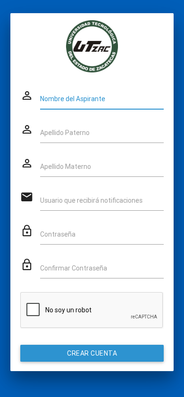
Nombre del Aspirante (72, 99)
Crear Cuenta (92, 353)
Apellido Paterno (65, 132)
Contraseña (57, 234)
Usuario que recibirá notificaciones (91, 200)
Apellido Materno (65, 166)
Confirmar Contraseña (73, 268)
